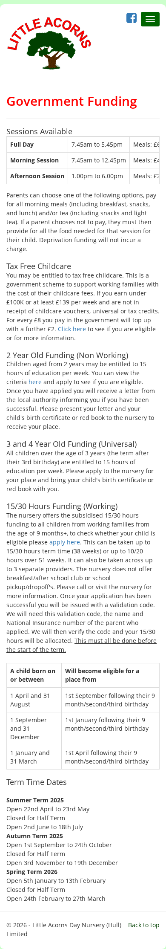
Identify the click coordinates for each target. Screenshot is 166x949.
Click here (72, 329)
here (35, 382)
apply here (64, 542)
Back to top (144, 925)
